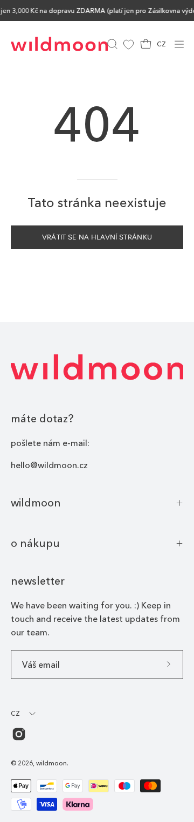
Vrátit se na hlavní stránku (97, 237)
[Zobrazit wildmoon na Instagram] (19, 734)
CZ (161, 44)
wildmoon (36, 502)
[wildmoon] (59, 44)
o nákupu (35, 543)
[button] (111, 44)
